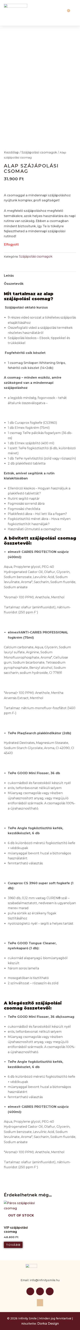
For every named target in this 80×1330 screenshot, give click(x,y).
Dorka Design (48, 1323)
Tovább (13, 1245)
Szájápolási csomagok (39, 152)
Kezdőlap (11, 152)
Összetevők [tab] (13, 284)
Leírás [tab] (9, 275)
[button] (58, 13)
